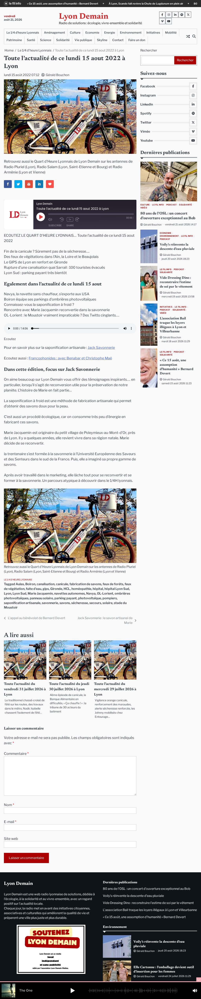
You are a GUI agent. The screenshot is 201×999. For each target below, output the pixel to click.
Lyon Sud (19, 593)
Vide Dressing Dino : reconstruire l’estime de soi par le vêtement (176, 282)
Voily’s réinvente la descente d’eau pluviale (133, 896)
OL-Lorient (105, 593)
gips (46, 589)
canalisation (46, 584)
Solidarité (63, 40)
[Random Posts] (188, 36)
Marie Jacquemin (40, 593)
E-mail (10, 822)
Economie (92, 32)
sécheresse (79, 603)
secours (95, 603)
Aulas (20, 584)
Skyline (102, 40)
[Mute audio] (53, 219)
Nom (9, 805)
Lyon (7, 593)
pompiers (109, 598)
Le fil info (158, 205)
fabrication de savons (85, 584)
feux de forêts (113, 584)
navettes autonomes (69, 593)
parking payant (65, 598)
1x (70, 219)
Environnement (131, 32)
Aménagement (54, 32)
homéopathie (81, 589)
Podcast (171, 205)
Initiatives (153, 32)
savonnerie (50, 603)
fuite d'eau (33, 589)
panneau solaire (41, 598)
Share (70, 225)
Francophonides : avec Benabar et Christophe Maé (70, 358)
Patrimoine (14, 40)
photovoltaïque (89, 598)
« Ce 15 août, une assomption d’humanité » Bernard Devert (144, 917)
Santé (31, 40)
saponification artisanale (22, 603)
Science (45, 40)
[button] (72, 990)
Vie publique (83, 40)
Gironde (56, 589)
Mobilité (171, 32)
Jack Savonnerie (101, 348)
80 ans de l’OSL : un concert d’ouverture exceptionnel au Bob (146, 889)
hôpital (98, 589)
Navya (91, 593)
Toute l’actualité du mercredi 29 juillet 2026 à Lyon (115, 689)
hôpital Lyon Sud (116, 589)
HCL (67, 589)
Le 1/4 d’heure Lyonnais (22, 32)
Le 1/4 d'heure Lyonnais (18, 579)
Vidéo (143, 208)
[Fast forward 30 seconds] (80, 219)
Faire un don (136, 40)
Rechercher (148, 50)
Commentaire (16, 754)
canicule (62, 584)
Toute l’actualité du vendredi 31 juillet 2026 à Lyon (25, 689)
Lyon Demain (83, 17)
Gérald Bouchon (57, 75)
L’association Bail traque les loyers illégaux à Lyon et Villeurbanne (150, 910)
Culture (75, 32)
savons (64, 603)
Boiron (30, 584)
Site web (11, 839)
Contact (117, 40)
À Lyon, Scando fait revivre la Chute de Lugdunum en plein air (84, 3)
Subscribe (55, 225)
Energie (109, 32)
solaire (107, 603)
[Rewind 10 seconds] (62, 219)
